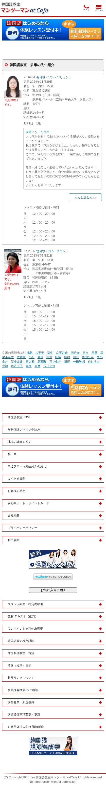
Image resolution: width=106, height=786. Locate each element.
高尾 (40, 357)
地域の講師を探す (19, 442)
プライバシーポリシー (22, 527)
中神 (5, 366)
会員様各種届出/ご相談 (23, 690)
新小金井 (17, 361)
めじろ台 (94, 361)
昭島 (58, 357)
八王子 (39, 352)
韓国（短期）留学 (19, 665)
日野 (67, 361)
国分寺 (75, 352)
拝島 (29, 352)
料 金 (12, 454)
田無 (49, 357)
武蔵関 (41, 361)
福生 (50, 352)
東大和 (30, 361)
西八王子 (17, 366)
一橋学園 (79, 361)
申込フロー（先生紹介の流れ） (28, 466)
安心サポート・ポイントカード (28, 503)
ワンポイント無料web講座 (25, 628)
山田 (76, 357)
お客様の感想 (16, 491)
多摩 (37, 366)
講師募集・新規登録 (21, 702)
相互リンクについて (21, 677)
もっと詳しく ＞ (85, 197)
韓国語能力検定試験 (21, 641)
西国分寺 (88, 357)
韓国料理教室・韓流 (21, 653)
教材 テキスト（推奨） (23, 616)
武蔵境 (21, 357)
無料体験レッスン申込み (24, 429)
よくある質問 (16, 478)
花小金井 (55, 361)
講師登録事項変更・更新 (24, 714)
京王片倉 (62, 352)
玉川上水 (49, 366)
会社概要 (13, 515)
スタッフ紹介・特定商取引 (25, 604)
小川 (32, 357)
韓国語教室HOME (19, 417)
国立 (85, 352)
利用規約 (13, 540)
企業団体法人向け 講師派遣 (26, 727)
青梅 (29, 366)
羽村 (67, 357)
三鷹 (94, 352)
